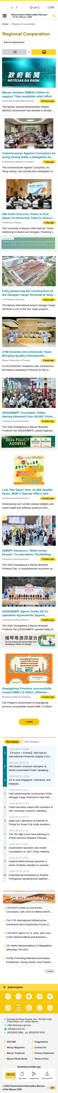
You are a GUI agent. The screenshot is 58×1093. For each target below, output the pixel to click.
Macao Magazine (16, 1047)
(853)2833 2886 (15, 1032)
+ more (49, 971)
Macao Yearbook (16, 1053)
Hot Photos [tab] (32, 741)
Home (5, 24)
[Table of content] (4, 16)
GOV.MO (11, 1042)
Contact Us (40, 1047)
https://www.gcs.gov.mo (19, 1025)
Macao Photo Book (17, 1059)
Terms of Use (41, 1059)
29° (37, 7)
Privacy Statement (44, 1053)
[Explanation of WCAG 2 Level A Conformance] (51, 1088)
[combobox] (16, 42)
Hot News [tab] (12, 741)
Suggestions (41, 1042)
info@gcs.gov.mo (16, 1029)
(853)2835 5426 (37, 1032)
